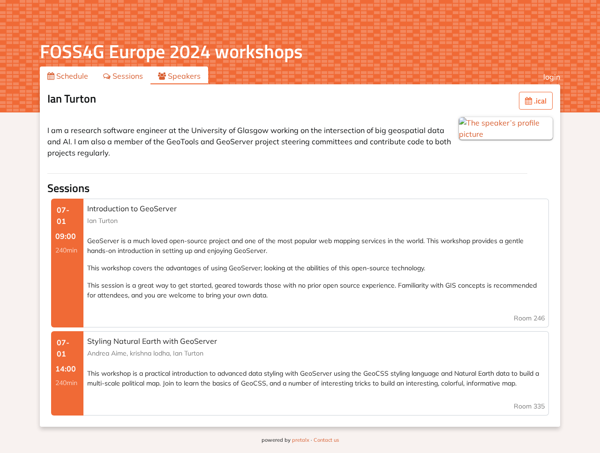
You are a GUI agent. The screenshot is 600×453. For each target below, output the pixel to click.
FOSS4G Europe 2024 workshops (171, 51)
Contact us (326, 440)
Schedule (71, 76)
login (551, 77)
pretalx (300, 440)
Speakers (183, 76)
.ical (539, 100)
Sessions (127, 76)
